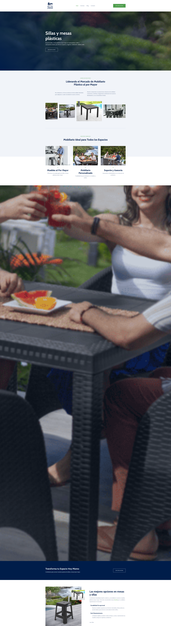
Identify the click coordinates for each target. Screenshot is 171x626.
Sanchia (116, 599)
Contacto (93, 5)
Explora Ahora (119, 570)
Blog (88, 5)
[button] (119, 6)
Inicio (77, 5)
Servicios (82, 5)
